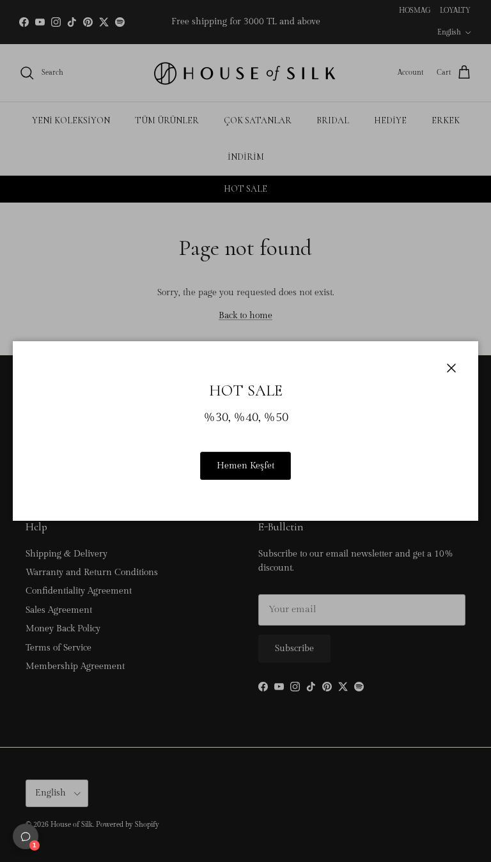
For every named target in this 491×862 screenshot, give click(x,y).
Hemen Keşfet (245, 466)
